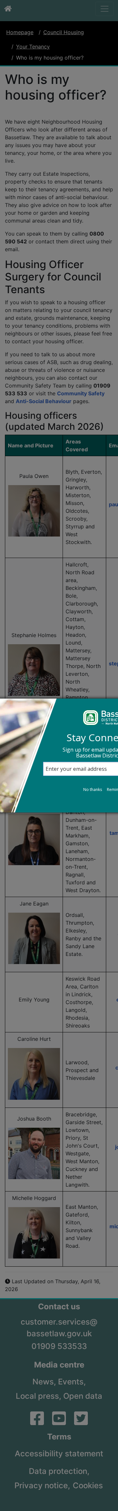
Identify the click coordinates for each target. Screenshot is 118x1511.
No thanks (92, 789)
